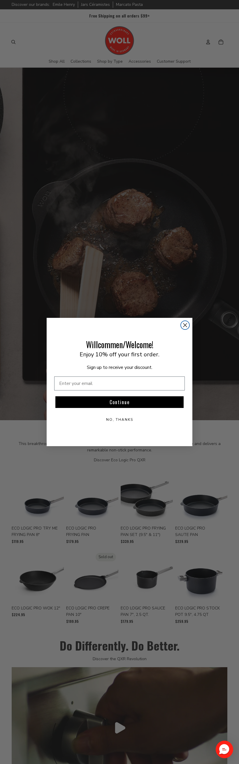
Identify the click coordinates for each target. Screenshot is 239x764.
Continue (120, 402)
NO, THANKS (119, 419)
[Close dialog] (185, 325)
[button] (224, 749)
